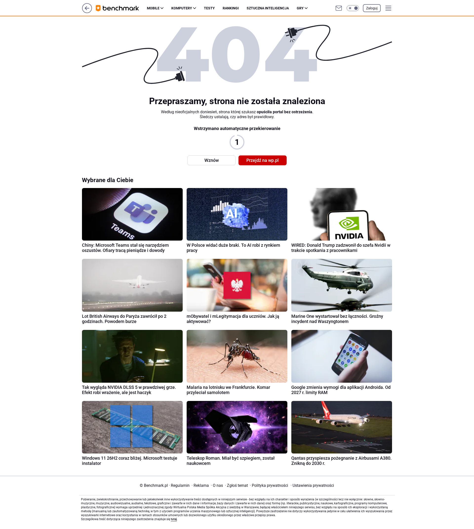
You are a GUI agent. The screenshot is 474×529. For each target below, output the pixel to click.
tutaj (174, 519)
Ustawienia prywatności (312, 485)
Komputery (181, 8)
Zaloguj (371, 8)
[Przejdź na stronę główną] (87, 11)
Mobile (153, 8)
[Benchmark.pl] (121, 8)
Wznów (211, 160)
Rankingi (231, 8)
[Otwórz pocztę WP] (339, 8)
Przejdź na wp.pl (262, 160)
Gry (300, 8)
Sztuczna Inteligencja (268, 8)
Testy (209, 8)
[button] (353, 8)
